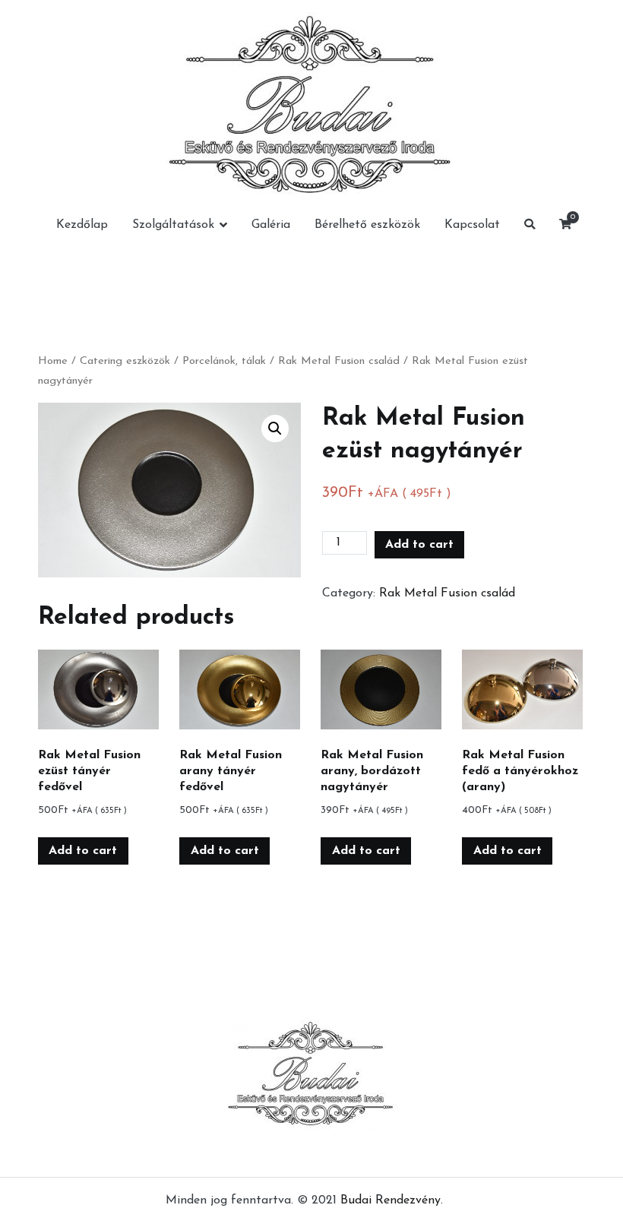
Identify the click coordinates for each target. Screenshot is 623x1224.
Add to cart (419, 545)
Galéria (270, 225)
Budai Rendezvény (390, 1200)
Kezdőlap (82, 225)
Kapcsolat (472, 225)
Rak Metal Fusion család (339, 361)
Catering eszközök (125, 361)
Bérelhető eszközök (367, 225)
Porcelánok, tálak (224, 361)
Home (53, 361)
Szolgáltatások (173, 225)
